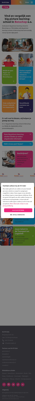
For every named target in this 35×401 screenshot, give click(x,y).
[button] (17, 215)
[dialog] (17, 200)
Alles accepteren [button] (18, 210)
